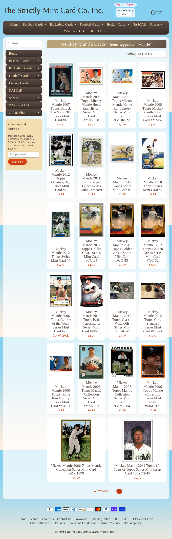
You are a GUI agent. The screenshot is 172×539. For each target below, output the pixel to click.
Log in (119, 5)
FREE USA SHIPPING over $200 (134, 519)
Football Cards (92, 25)
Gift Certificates (40, 523)
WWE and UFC (74, 31)
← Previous (101, 491)
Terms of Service (110, 523)
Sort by (131, 54)
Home (14, 24)
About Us (48, 519)
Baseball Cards (35, 25)
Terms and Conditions (82, 523)
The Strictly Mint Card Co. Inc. (53, 10)
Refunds (59, 523)
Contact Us (64, 519)
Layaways (81, 519)
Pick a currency (125, 10)
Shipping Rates (100, 519)
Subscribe (17, 161)
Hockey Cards (118, 25)
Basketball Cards (63, 25)
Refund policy (133, 523)
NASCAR (139, 24)
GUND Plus (100, 31)
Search (34, 519)
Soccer (156, 25)
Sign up (131, 5)
